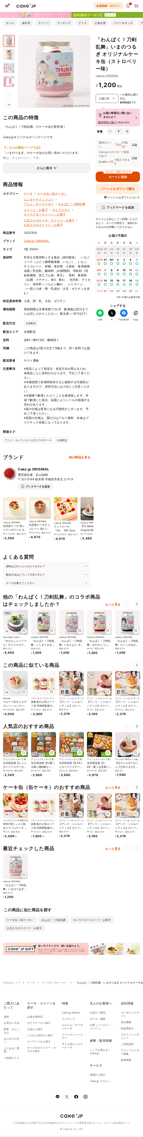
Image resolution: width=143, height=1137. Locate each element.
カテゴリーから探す (39, 1022)
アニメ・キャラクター (39, 204)
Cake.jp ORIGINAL (107, 75)
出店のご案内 (97, 1012)
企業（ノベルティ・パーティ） (101, 1026)
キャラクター (61, 210)
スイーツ (43, 22)
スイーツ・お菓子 (36, 210)
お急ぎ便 (100, 22)
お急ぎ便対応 (35, 1016)
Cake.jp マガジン (100, 1081)
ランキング (64, 22)
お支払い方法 (11, 1022)
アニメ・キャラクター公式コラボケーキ (28, 440)
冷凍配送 (31, 323)
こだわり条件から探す (40, 1035)
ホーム (10, 22)
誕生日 (26, 22)
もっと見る (113, 604)
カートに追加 (118, 175)
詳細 (134, 144)
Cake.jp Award (71, 1012)
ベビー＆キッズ (123, 22)
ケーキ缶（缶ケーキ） (52, 193)
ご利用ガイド (11, 1057)
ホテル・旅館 (97, 1018)
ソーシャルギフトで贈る (118, 189)
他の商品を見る (79, 457)
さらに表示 (44, 168)
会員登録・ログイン (108, 5)
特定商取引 (127, 1028)
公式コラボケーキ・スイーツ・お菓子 (49, 220)
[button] (9, 104)
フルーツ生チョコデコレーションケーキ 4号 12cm (15, 705)
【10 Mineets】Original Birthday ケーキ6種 (90, 529)
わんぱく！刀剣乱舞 (71, 204)
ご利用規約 (127, 1044)
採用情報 (126, 1059)
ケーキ (28, 193)
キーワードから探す (39, 1041)
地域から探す (97, 1074)
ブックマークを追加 (120, 207)
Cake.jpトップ (11, 982)
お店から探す (35, 1029)
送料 (6, 1016)
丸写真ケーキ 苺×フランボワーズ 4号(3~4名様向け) (13, 529)
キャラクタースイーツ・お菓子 (45, 214)
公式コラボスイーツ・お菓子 (43, 225)
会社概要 (126, 1022)
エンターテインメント (39, 199)
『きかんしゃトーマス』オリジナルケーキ (15, 644)
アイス (83, 22)
